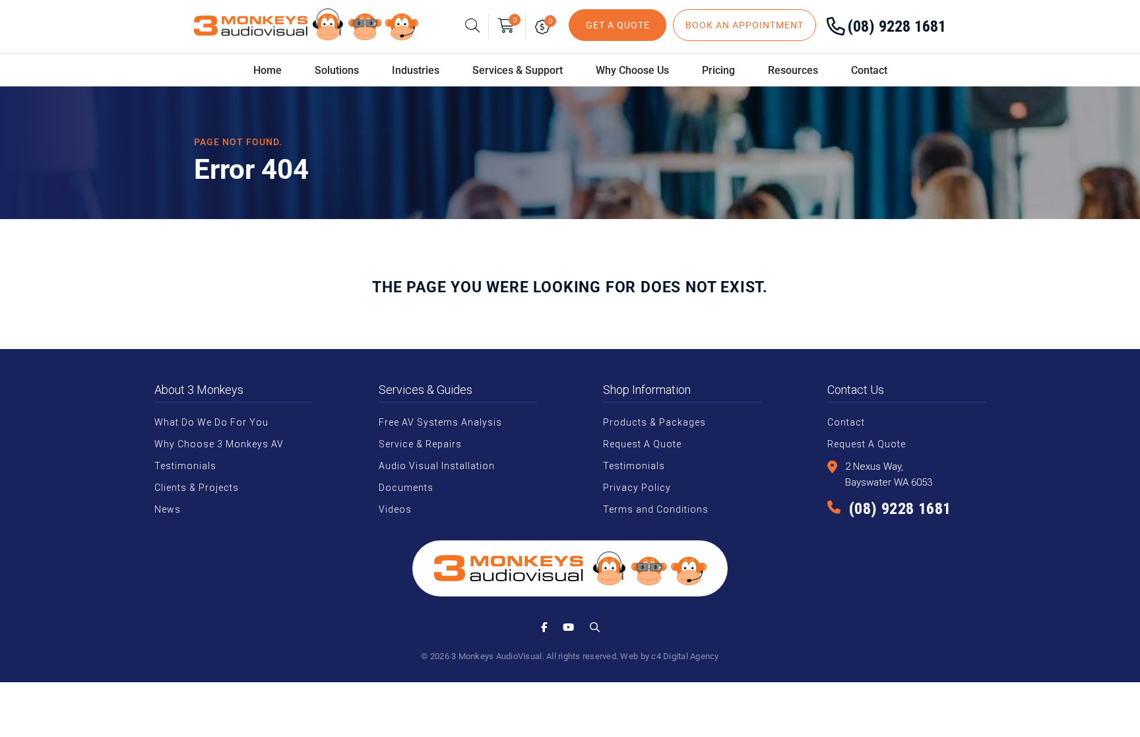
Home (267, 70)
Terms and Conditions (656, 509)
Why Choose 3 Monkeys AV (219, 444)
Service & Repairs (420, 444)
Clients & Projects (196, 487)
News (167, 509)
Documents (406, 487)
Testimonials (185, 466)
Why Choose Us (632, 70)
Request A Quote (642, 444)
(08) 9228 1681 (897, 26)
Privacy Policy (637, 487)
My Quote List (545, 26)
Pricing (718, 70)
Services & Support (517, 70)
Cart (515, 20)
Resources (793, 70)
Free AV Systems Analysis (440, 422)
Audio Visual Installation (437, 466)
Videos (395, 509)
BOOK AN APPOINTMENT (744, 25)
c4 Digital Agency (684, 656)
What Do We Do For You (211, 422)
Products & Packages (654, 422)
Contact (869, 70)
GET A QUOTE (618, 25)
